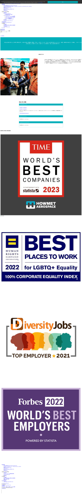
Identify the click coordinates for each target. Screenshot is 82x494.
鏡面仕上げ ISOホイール (7, 7)
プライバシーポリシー (5, 483)
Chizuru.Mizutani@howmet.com (24, 113)
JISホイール (5, 468)
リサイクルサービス (7, 15)
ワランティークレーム (7, 13)
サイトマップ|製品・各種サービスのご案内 (8, 486)
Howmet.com (4, 488)
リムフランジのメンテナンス (8, 20)
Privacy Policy (40, 2)
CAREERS (2, 35)
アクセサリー (6, 10)
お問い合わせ (4, 21)
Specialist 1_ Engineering (23, 107)
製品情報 (3, 4)
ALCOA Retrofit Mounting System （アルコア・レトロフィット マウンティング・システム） (18, 6)
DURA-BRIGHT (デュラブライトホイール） (10, 5)
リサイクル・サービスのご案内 (10, 16)
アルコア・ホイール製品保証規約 (9, 473)
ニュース (3, 27)
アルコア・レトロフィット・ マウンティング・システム (12, 466)
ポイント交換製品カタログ (9, 18)
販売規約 (5, 19)
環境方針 (5, 479)
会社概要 (5, 24)
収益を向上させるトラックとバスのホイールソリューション (11, 3)
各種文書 (5, 12)
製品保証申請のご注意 (8, 14)
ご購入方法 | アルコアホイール (6, 22)
